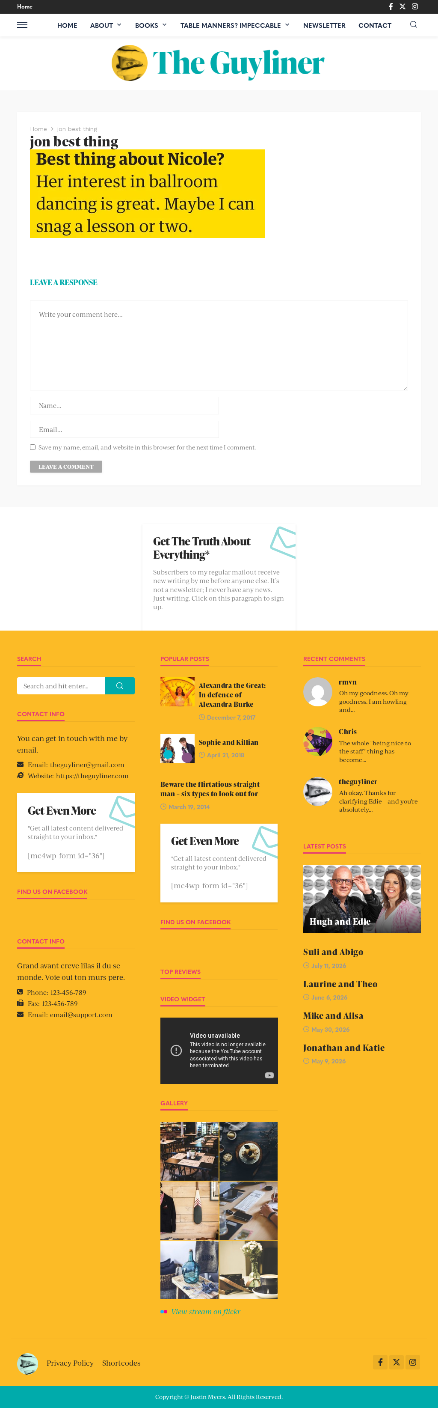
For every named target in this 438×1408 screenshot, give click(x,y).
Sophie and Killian (229, 742)
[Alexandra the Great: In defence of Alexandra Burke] (177, 691)
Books (146, 25)
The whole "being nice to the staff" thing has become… (375, 751)
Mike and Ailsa (333, 1015)
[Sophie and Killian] (177, 748)
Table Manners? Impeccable (231, 25)
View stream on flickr (205, 1311)
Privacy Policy (70, 1362)
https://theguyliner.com (92, 775)
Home (25, 6)
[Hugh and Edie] (362, 899)
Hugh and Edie (340, 921)
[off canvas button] (22, 25)
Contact (374, 25)
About (101, 25)
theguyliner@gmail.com (87, 764)
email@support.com (81, 1014)
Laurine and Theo (340, 984)
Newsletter (324, 25)
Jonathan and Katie (344, 1048)
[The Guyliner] (219, 63)
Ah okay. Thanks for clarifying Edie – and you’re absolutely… (378, 800)
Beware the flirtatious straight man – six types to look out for (210, 789)
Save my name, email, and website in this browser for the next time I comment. (147, 447)
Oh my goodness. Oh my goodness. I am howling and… (373, 701)
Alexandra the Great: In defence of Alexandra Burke (232, 695)
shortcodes (121, 1362)
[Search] (413, 25)
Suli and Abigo (333, 952)
